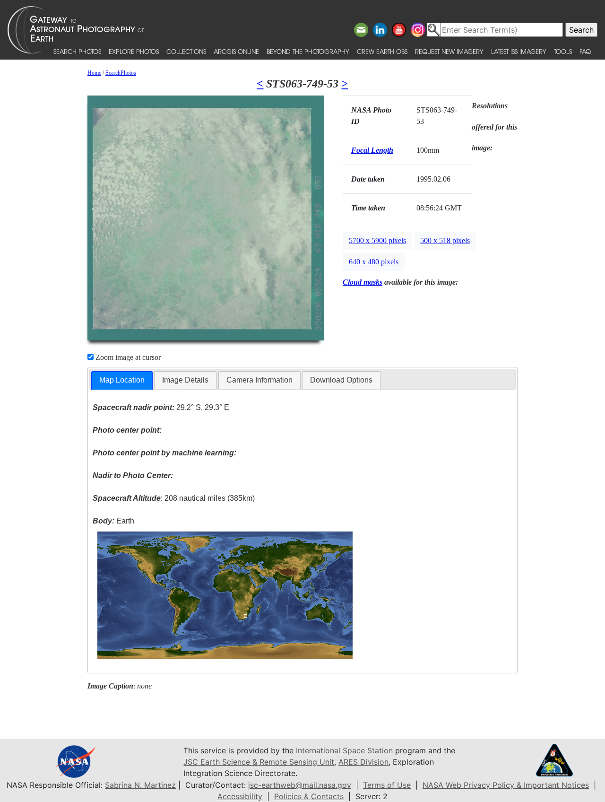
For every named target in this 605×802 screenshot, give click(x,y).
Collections (186, 51)
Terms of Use (387, 785)
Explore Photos (134, 51)
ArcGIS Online (236, 51)
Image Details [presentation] (185, 380)
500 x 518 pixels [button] (445, 240)
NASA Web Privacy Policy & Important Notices (506, 785)
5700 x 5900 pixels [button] (377, 240)
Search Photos (77, 51)
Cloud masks (362, 282)
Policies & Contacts (309, 796)
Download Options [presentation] (341, 380)
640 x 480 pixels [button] (373, 262)
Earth (113, 521)
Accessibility (239, 796)
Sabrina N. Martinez (140, 785)
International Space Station (344, 750)
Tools (563, 51)
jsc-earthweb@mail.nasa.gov (299, 785)
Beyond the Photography (308, 51)
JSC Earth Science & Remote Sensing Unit (258, 762)
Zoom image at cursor (127, 357)
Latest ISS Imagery (518, 51)
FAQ (585, 51)
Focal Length (372, 150)
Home (94, 73)
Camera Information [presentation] (259, 380)
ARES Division (363, 762)
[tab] (122, 380)
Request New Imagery (449, 51)
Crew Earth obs (382, 51)
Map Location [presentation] (122, 380)
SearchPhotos (120, 73)
